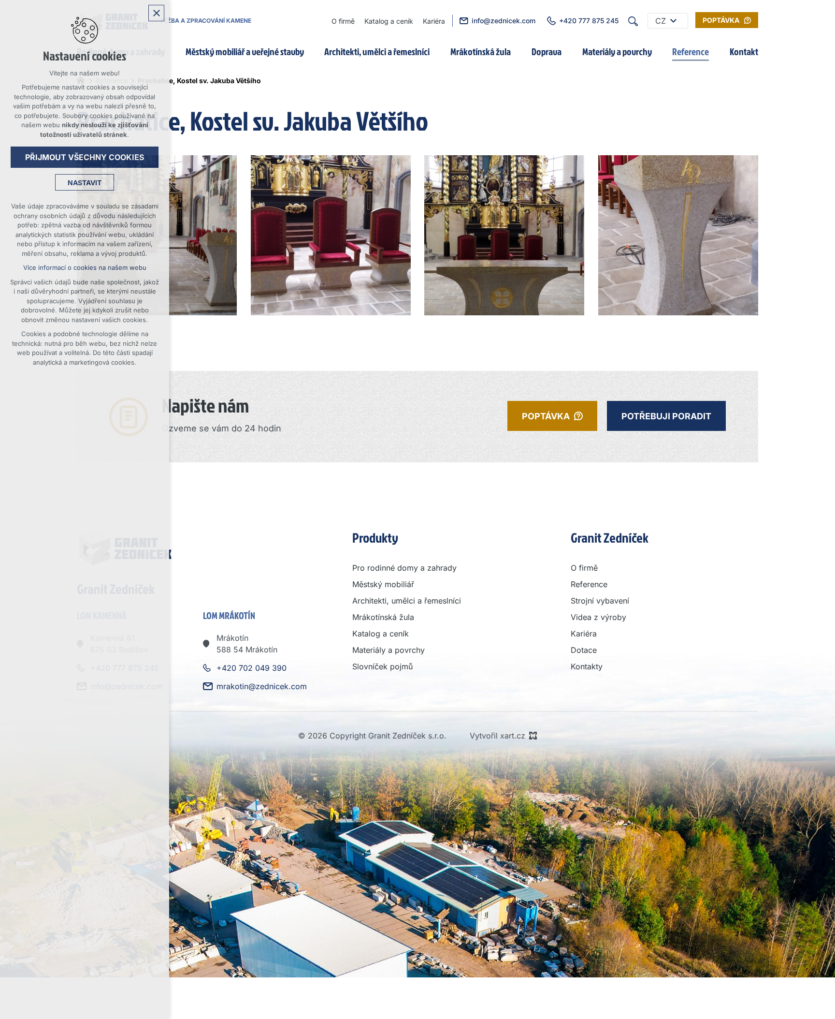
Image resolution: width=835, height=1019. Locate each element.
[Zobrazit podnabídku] (673, 21)
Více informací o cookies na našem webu (84, 267)
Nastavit (84, 182)
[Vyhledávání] (633, 20)
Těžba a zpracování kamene (205, 20)
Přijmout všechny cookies (84, 157)
